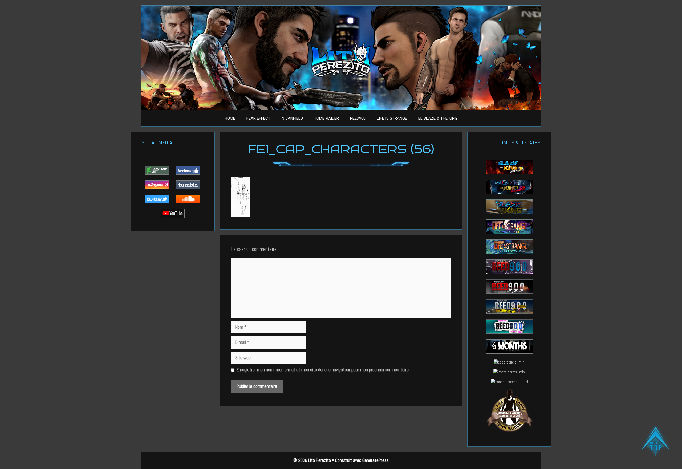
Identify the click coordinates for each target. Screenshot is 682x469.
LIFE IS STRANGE (392, 118)
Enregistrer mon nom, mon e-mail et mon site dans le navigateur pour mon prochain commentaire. (323, 370)
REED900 (358, 118)
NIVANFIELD (292, 118)
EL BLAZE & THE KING (437, 118)
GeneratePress (375, 460)
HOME (230, 118)
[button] (655, 442)
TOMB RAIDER (326, 118)
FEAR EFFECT (258, 118)
